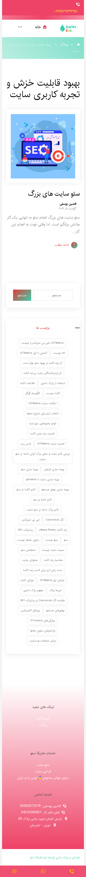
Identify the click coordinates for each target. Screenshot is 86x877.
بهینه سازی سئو (29, 469)
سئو (66, 540)
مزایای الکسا (27, 580)
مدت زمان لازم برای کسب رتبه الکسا (42, 570)
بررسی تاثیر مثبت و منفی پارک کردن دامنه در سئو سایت (42, 456)
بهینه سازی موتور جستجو (55, 489)
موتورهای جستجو (55, 610)
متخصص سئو (28, 550)
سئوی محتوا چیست (28, 540)
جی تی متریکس (31, 520)
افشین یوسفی (68, 204)
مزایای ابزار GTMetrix (52, 580)
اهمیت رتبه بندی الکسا (42, 433)
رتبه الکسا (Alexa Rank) (53, 530)
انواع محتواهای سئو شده (42, 423)
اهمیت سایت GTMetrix (51, 443)
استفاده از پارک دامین (53, 383)
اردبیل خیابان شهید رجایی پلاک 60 (40, 819)
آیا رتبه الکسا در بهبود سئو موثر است (42, 363)
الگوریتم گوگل (32, 393)
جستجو (22, 295)
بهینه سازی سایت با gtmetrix (42, 479)
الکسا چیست (53, 393)
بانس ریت (25, 443)
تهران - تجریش (40, 825)
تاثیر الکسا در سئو (26, 489)
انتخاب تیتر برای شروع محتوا (43, 413)
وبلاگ (43, 725)
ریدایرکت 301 (25, 530)
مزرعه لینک (56, 590)
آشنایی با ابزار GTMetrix (33, 353)
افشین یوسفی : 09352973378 (40, 806)
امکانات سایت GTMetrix (42, 403)
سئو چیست (51, 540)
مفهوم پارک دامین (33, 590)
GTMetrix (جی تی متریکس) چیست (43, 343)
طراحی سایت (43, 771)
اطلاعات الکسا (27, 383)
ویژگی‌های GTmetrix (42, 620)
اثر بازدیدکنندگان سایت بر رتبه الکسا (43, 373)
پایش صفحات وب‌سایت (43, 641)
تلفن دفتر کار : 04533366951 (40, 812)
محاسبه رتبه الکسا (53, 560)
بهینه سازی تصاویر (54, 469)
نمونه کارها (43, 718)
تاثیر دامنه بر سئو (42, 499)
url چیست (59, 353)
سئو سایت (43, 765)
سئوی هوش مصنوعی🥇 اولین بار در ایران (43, 778)
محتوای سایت (30, 560)
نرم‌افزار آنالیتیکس (30, 610)
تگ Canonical (55, 520)
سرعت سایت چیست (53, 550)
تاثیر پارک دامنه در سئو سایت (43, 509)
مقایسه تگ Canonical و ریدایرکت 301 (42, 600)
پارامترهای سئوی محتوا (42, 630)
